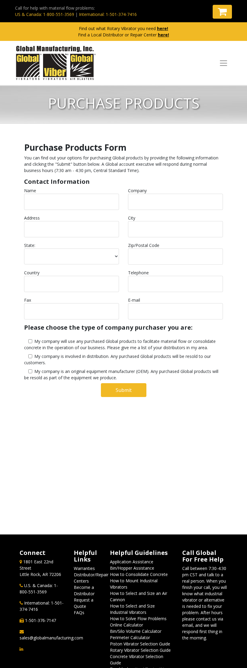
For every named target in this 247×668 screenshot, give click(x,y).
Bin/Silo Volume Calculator (135, 631)
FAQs (79, 612)
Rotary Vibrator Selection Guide (140, 650)
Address (32, 218)
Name (30, 190)
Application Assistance (131, 562)
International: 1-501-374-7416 (108, 14)
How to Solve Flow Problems (138, 618)
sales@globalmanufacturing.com (51, 638)
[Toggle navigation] (223, 63)
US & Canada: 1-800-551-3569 (44, 14)
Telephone (138, 273)
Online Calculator (126, 625)
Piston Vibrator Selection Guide (140, 644)
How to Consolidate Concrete (139, 574)
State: (29, 245)
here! (162, 28)
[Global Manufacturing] (55, 63)
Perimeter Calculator (130, 637)
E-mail (134, 300)
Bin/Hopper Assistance (132, 568)
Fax (27, 300)
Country (31, 273)
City (131, 218)
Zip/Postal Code (143, 245)
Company (137, 190)
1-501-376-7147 (40, 620)
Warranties (84, 568)
